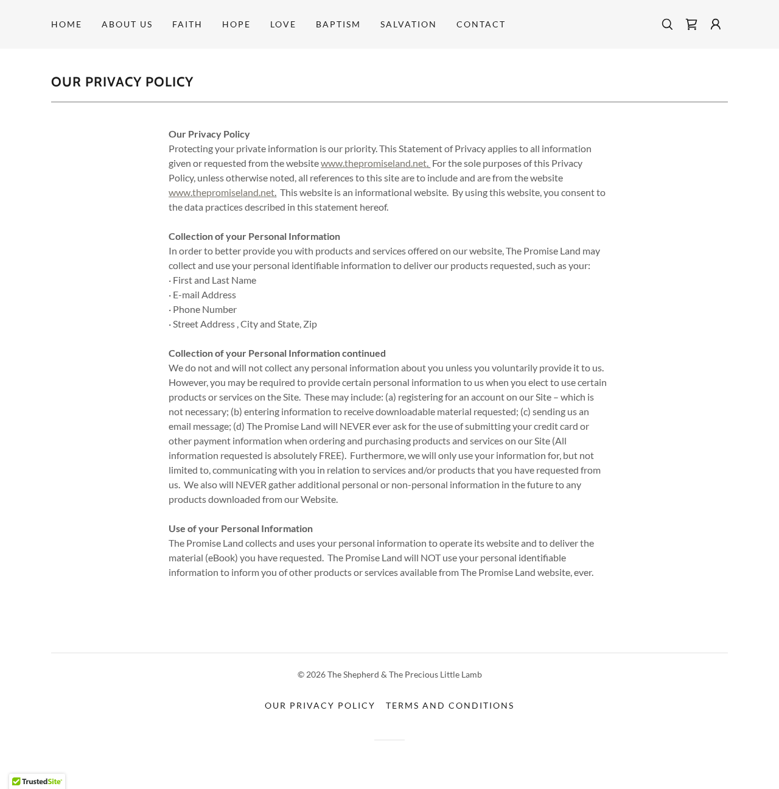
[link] (691, 24)
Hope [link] (236, 24)
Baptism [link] (338, 24)
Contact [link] (481, 24)
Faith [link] (187, 24)
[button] (716, 24)
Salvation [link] (408, 24)
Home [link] (66, 24)
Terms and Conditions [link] (450, 705)
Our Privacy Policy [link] (320, 705)
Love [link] (283, 24)
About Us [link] (127, 24)
